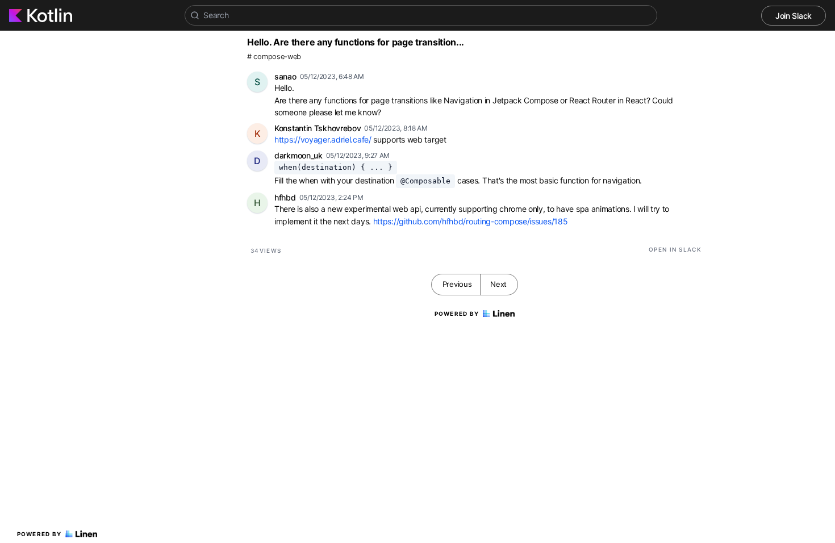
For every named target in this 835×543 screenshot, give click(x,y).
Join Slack (793, 15)
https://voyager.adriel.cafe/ (322, 139)
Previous (457, 284)
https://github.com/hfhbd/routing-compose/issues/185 (470, 221)
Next (498, 284)
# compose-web (274, 56)
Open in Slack (675, 249)
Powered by (39, 534)
